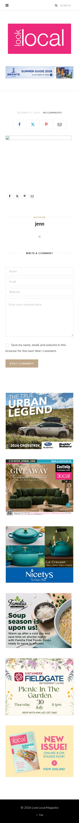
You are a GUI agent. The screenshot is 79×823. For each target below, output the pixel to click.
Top (40, 814)
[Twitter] (33, 124)
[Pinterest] (46, 124)
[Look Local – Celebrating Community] (39, 39)
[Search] (56, 5)
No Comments (52, 112)
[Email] (59, 124)
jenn (39, 224)
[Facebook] (19, 124)
